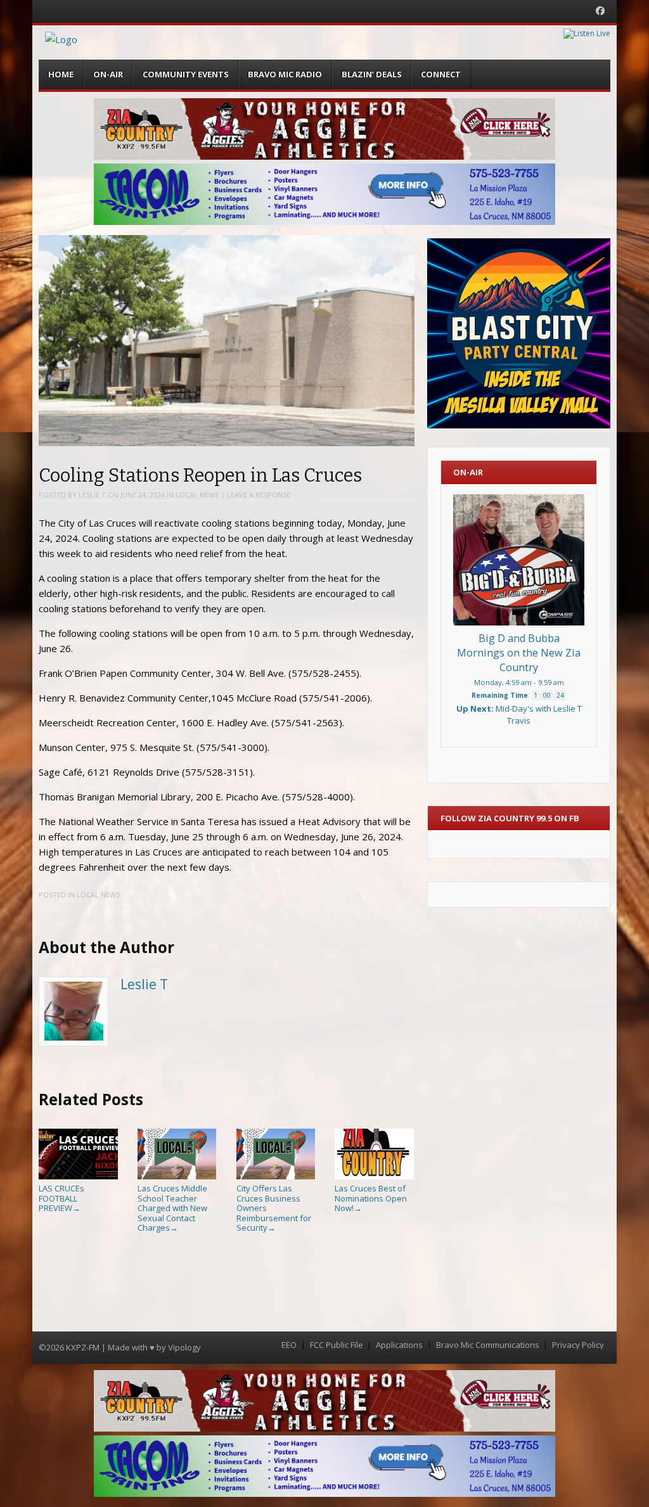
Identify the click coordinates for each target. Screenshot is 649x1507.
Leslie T (92, 494)
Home (61, 74)
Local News (197, 494)
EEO (289, 1345)
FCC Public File (336, 1345)
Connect (441, 74)
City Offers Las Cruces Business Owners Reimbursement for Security (273, 1208)
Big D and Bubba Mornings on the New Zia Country (519, 652)
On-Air (108, 74)
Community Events (186, 74)
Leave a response (258, 494)
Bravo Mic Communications (487, 1345)
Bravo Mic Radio (285, 74)
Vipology (184, 1347)
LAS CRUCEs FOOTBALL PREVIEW (61, 1198)
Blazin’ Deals (372, 74)
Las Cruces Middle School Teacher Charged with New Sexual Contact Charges (172, 1208)
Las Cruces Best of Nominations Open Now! (371, 1198)
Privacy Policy (578, 1345)
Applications (399, 1345)
